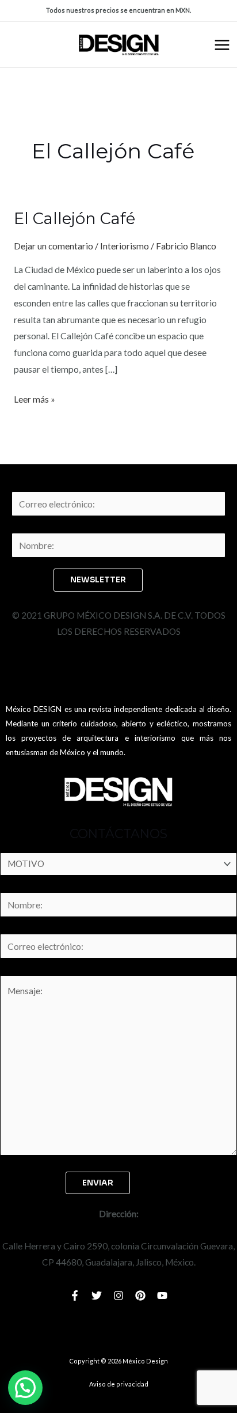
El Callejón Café (74, 218)
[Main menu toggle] (222, 45)
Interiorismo (124, 246)
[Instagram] (118, 1295)
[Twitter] (96, 1295)
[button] (25, 1387)
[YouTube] (162, 1295)
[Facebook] (75, 1295)
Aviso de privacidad (118, 1384)
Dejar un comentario (53, 246)
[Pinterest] (140, 1295)
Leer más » (34, 397)
